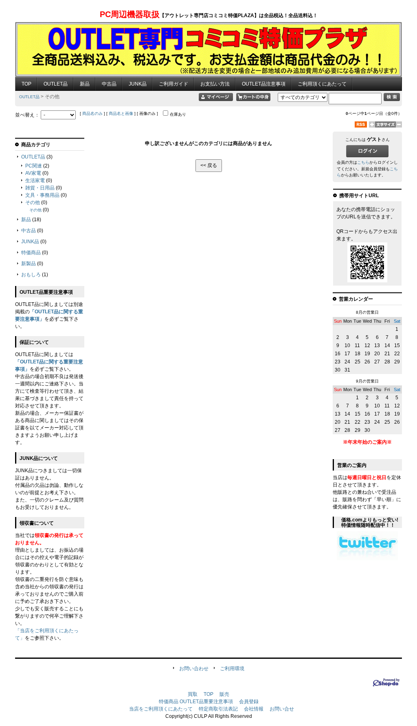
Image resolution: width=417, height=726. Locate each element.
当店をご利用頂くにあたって (161, 709)
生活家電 (35, 180)
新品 (85, 84)
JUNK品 (138, 84)
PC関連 (33, 166)
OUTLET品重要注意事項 (206, 701)
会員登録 (249, 701)
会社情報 (253, 709)
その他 (32, 202)
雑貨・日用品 (40, 188)
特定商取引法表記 (218, 709)
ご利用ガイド (173, 84)
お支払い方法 (215, 84)
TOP (26, 84)
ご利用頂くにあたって (322, 84)
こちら (363, 162)
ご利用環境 (232, 668)
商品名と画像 (121, 113)
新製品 (28, 263)
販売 (224, 694)
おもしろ (31, 274)
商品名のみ (92, 113)
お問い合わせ (193, 668)
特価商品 (31, 252)
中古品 (109, 84)
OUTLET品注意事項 (263, 84)
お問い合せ (282, 709)
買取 (193, 694)
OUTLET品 (56, 84)
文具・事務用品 (42, 195)
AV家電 (33, 173)
